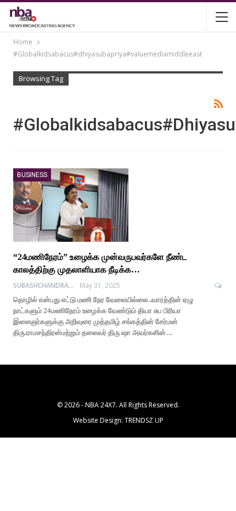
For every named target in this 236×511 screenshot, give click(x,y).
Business (32, 175)
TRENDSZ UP (144, 420)
